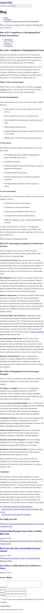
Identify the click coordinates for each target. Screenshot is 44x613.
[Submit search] (33, 6)
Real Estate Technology (25, 506)
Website (2, 595)
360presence (8, 39)
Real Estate (8, 44)
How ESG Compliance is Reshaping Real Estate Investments (21, 21)
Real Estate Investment (10, 506)
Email (2, 592)
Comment (3, 587)
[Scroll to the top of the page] (0, 611)
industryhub (6, 2)
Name (2, 590)
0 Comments (8, 46)
